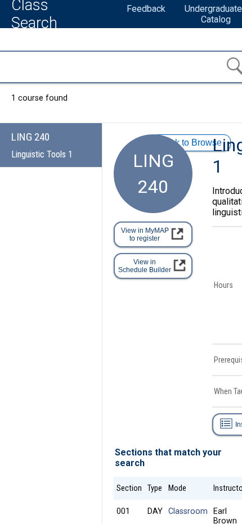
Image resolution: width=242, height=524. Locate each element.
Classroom (188, 511)
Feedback (146, 8)
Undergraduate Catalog (213, 14)
